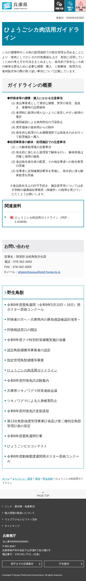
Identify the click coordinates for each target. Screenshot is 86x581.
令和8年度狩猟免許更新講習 (28, 411)
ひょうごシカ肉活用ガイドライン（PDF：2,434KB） (42, 219)
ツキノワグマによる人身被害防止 (32, 401)
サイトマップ (12, 526)
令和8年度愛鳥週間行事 (24, 436)
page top (43, 495)
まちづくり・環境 (22, 478)
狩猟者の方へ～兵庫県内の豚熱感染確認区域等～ (44, 319)
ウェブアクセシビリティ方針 (21, 519)
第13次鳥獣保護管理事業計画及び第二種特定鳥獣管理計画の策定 (44, 423)
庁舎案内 (64, 563)
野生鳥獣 (15, 292)
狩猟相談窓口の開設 (22, 330)
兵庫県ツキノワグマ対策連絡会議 (32, 390)
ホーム (6, 478)
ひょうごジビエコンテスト (27, 446)
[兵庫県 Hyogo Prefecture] (14, 5)
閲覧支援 (59, 8)
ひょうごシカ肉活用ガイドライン (32, 370)
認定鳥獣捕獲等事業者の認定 (29, 350)
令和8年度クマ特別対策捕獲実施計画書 (36, 340)
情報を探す (70, 8)
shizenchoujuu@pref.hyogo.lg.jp (39, 272)
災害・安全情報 (81, 8)
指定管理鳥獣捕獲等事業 (25, 360)
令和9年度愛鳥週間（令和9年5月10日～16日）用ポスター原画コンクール (43, 307)
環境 (37, 478)
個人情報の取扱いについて (20, 512)
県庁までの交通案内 (22, 563)
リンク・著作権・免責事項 (20, 506)
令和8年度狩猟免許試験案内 (28, 380)
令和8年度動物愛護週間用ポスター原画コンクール (43, 459)
